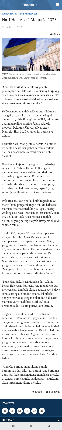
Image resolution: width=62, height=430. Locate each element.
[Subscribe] (42, 411)
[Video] (13, 426)
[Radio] (31, 426)
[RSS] (27, 411)
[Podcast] (34, 411)
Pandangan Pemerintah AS (19, 13)
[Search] (49, 426)
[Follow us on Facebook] (5, 411)
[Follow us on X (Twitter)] (12, 411)
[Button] (55, 34)
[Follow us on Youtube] (20, 411)
